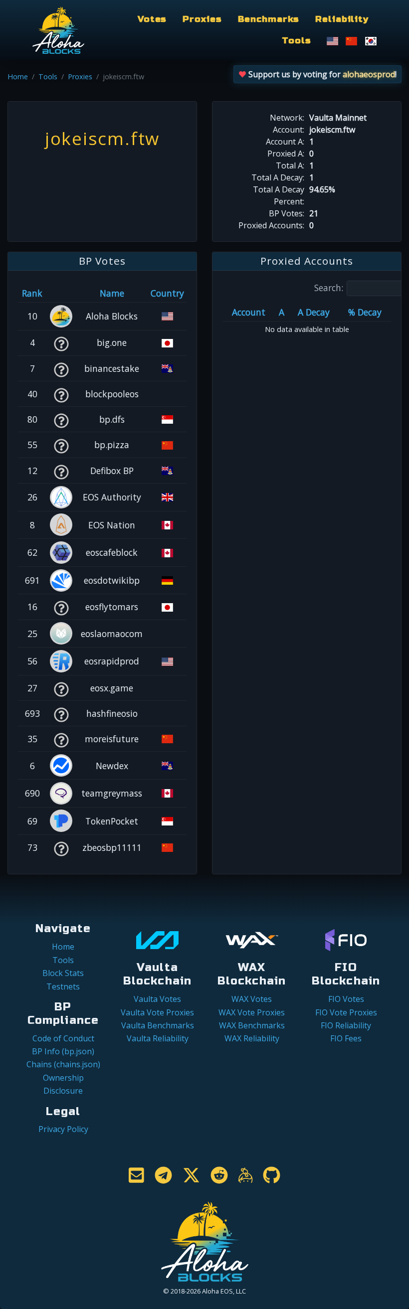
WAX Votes (251, 998)
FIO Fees (346, 1038)
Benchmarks (269, 19)
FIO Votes (346, 998)
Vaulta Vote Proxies (157, 1012)
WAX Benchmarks (252, 1025)
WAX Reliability (251, 1038)
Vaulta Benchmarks (157, 1025)
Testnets (63, 986)
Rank (32, 293)
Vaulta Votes (157, 998)
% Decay (365, 312)
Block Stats (63, 973)
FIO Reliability (346, 1025)
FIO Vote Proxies (346, 1012)
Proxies (202, 19)
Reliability (342, 19)
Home (17, 76)
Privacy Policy (63, 1129)
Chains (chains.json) (63, 1064)
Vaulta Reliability (158, 1038)
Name (112, 293)
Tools (296, 40)
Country (167, 293)
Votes (152, 19)
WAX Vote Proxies (251, 1012)
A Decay (314, 312)
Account (248, 312)
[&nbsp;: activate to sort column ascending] (60, 293)
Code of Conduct (63, 1038)
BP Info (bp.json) (63, 1051)
